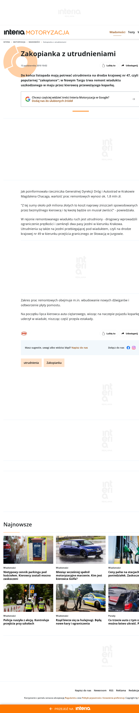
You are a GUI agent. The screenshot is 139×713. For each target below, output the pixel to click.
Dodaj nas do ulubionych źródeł (70, 101)
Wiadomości (34, 42)
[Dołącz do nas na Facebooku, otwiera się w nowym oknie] (128, 347)
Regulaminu (71, 697)
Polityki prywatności (91, 697)
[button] (117, 32)
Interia (6, 42)
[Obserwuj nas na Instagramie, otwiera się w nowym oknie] (133, 347)
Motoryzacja (19, 42)
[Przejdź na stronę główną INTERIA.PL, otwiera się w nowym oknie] (14, 32)
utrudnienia (31, 363)
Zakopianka (54, 363)
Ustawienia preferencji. (113, 698)
